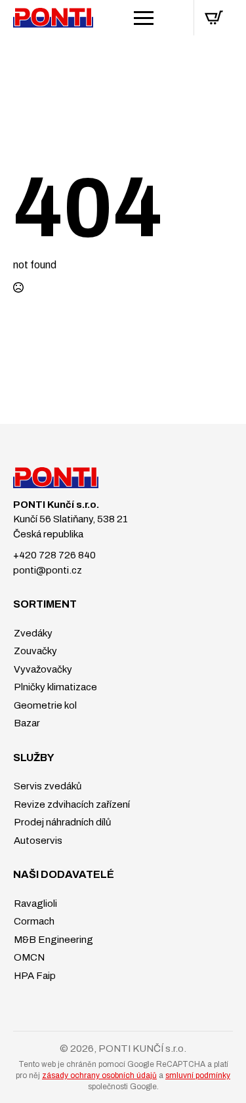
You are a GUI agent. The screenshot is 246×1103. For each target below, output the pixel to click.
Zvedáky (32, 633)
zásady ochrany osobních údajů (99, 1075)
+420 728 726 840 (54, 555)
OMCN (28, 957)
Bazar (26, 723)
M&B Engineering (52, 939)
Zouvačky (34, 651)
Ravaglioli (34, 903)
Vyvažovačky (42, 669)
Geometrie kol (44, 705)
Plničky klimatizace (54, 687)
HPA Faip (34, 975)
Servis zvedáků (46, 786)
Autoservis (37, 840)
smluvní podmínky (197, 1075)
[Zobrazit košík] (214, 17)
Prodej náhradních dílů (61, 822)
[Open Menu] (144, 18)
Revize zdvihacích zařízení (71, 804)
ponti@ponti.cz (47, 570)
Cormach (33, 921)
